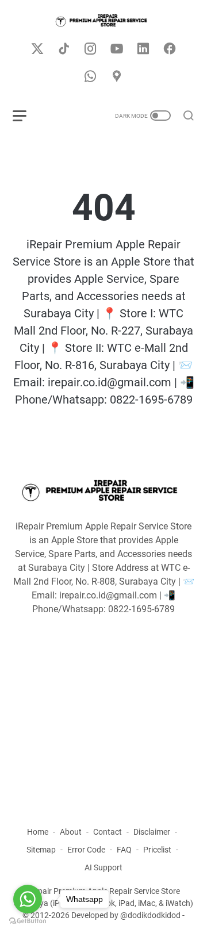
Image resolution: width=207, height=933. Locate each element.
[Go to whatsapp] (27, 899)
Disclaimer (151, 831)
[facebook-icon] (170, 49)
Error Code (86, 849)
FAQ (124, 849)
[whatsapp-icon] (90, 77)
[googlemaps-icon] (117, 77)
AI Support (103, 867)
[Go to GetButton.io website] (27, 921)
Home (37, 831)
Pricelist (157, 849)
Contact (107, 831)
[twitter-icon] (37, 49)
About (71, 831)
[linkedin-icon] (143, 49)
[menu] (26, 115)
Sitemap (41, 849)
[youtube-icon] (117, 49)
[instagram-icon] (90, 49)
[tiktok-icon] (64, 49)
